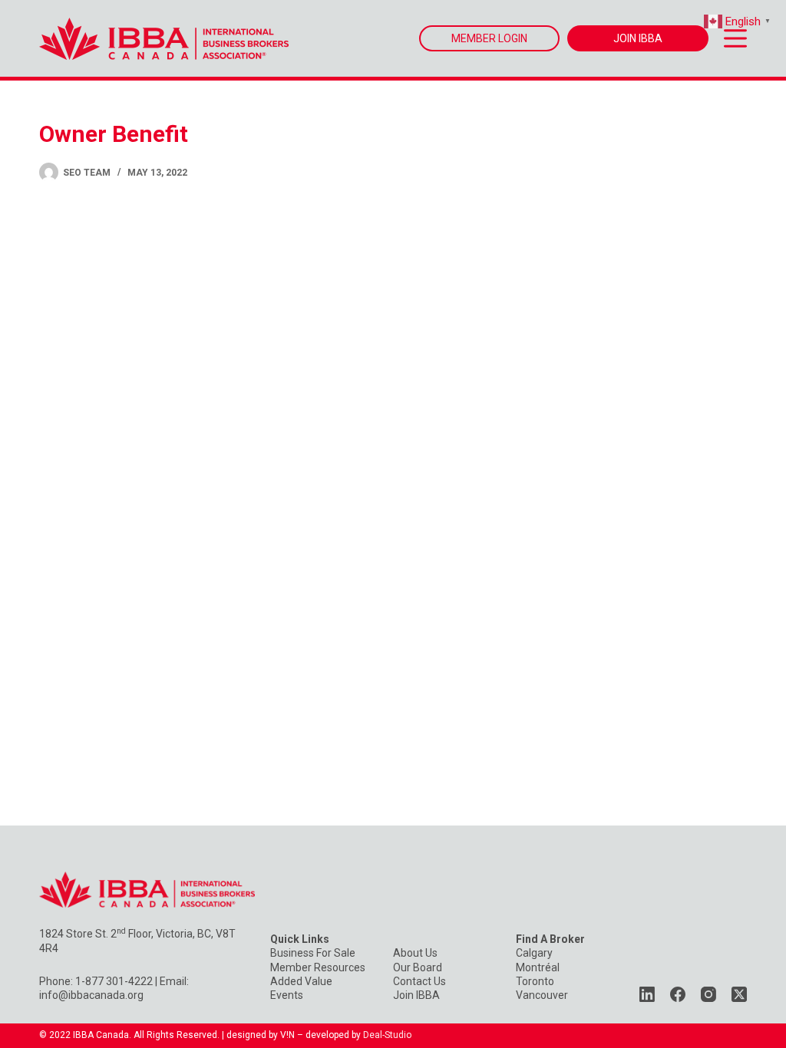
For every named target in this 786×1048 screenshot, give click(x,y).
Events (286, 995)
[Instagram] (708, 994)
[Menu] (735, 38)
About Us (415, 953)
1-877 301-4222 (114, 981)
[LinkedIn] (647, 994)
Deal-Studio (387, 1035)
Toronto (535, 981)
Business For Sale (312, 953)
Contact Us (419, 981)
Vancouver (542, 995)
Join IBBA (416, 995)
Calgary (534, 953)
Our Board (417, 967)
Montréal (538, 967)
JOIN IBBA (637, 38)
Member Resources (317, 967)
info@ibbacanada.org (91, 995)
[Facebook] (677, 994)
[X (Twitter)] (739, 994)
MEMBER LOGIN (489, 38)
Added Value (301, 981)
